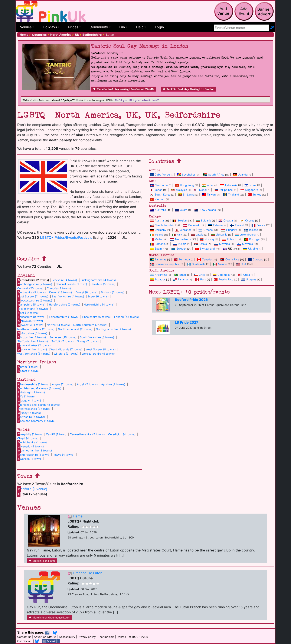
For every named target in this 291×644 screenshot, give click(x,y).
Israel (252, 185)
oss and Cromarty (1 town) (36, 421)
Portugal (254, 239)
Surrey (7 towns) (88, 341)
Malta (158, 239)
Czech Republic (164, 225)
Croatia (228, 220)
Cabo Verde (162, 174)
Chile (202, 274)
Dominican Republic (167, 264)
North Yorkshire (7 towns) (90, 325)
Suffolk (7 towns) (62, 341)
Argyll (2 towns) (87, 384)
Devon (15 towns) (60, 292)
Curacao (258, 259)
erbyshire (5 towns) (32, 292)
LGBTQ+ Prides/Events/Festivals (66, 237)
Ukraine (253, 248)
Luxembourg (248, 234)
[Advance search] (272, 28)
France (260, 225)
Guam (183, 209)
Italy (179, 234)
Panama (183, 279)
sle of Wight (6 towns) (33, 308)
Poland (231, 239)
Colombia (224, 274)
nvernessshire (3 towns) (34, 408)
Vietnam (160, 199)
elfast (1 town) (28, 371)
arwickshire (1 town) (32, 349)
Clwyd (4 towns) (28, 438)
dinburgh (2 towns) (31, 392)
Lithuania (221, 234)
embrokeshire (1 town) (33, 454)
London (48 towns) (126, 316)
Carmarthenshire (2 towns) (87, 434)
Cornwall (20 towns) (30, 288)
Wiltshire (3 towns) (66, 353)
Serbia (203, 244)
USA (243, 264)
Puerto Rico (226, 279)
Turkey (257, 194)
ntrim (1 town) (28, 366)
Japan (158, 189)
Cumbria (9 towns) (59, 288)
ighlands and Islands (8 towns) (39, 404)
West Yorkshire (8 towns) (33, 353)
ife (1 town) (26, 396)
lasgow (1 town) (29, 400)
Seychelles (189, 174)
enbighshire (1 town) (32, 442)
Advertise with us (45, 636)
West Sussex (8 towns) (101, 349)
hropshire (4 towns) (32, 337)
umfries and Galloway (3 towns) (39, 388)
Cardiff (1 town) (56, 434)
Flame (77, 516)
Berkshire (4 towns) (64, 280)
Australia (160, 209)
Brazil (182, 274)
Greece (208, 229)
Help (140, 27)
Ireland (159, 234)
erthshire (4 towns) (31, 416)
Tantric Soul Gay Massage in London (190, 89)
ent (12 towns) (28, 312)
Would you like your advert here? (137, 100)
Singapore (251, 189)
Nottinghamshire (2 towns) (113, 329)
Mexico (222, 264)
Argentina (161, 274)
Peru (203, 279)
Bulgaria (206, 220)
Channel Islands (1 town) (71, 284)
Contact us (24, 636)
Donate (121, 636)
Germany (160, 229)
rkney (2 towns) (29, 412)
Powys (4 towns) (64, 454)
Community (98, 27)
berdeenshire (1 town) (33, 384)
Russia (182, 244)
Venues (26, 27)
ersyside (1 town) (30, 321)
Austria (159, 220)
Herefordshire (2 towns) (64, 304)
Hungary (231, 229)
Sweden (181, 248)
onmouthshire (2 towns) (35, 450)
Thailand (233, 194)
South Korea (162, 194)
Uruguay (251, 279)
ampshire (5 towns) (32, 304)
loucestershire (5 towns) (35, 300)
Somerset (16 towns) (62, 337)
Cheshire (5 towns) (103, 284)
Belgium (182, 220)
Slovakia (224, 244)
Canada (207, 259)
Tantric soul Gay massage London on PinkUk (125, 89)
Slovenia (247, 244)
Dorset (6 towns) (86, 292)
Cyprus (249, 220)
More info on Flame (44, 560)
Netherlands (183, 239)
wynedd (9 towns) (31, 446)
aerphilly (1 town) (30, 434)
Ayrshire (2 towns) (113, 384)
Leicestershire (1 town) (64, 316)
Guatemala (198, 264)
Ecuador (160, 279)
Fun (122, 27)
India (210, 185)
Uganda (243, 174)
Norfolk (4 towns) (58, 325)
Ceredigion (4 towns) (121, 434)
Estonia (218, 225)
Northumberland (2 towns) (75, 329)
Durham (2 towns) (112, 292)
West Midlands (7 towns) (66, 349)
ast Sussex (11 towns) (33, 296)
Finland (239, 225)
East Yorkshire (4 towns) (68, 296)
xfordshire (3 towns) (32, 333)
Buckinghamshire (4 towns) (98, 280)
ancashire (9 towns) (32, 316)
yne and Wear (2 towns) (34, 345)
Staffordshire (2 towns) (32, 341)
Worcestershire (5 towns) (98, 353)
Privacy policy (87, 636)
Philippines (226, 189)
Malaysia (181, 189)
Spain (158, 248)
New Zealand (207, 209)
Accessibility (67, 636)
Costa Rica (232, 259)
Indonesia (231, 185)
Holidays (50, 27)
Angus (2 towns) (62, 384)
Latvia (199, 234)
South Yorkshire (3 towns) (97, 337)
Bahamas (160, 259)
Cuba (246, 274)
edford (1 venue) (32, 489)
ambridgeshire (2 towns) (35, 284)
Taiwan (211, 194)
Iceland (253, 229)
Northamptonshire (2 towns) (36, 329)
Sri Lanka (188, 194)
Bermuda (184, 259)
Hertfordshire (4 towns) (99, 304)
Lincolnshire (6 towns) (96, 316)
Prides (73, 27)
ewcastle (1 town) (30, 325)
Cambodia (161, 185)
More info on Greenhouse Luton (51, 617)
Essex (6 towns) (98, 296)
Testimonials (106, 636)
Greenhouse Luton (87, 573)
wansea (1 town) (29, 458)
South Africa (216, 174)
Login (159, 27)
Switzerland (207, 248)
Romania (160, 244)
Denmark (194, 225)
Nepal (203, 189)
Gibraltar (185, 229)
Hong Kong (187, 185)
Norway (210, 239)
